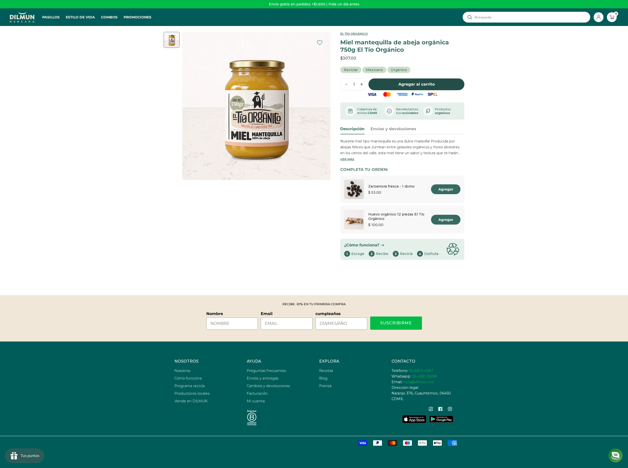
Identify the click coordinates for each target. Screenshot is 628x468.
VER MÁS (347, 159)
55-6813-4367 (421, 370)
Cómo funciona (188, 378)
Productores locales (191, 393)
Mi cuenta (256, 401)
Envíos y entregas (262, 378)
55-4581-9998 (424, 376)
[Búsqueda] (470, 17)
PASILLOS (51, 17)
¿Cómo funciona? (361, 245)
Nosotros (182, 370)
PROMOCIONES (137, 17)
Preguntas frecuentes (266, 370)
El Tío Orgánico (354, 34)
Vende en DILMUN (191, 401)
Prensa (325, 386)
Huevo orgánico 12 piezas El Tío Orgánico (396, 216)
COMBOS (109, 17)
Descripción (352, 128)
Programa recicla (189, 386)
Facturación (257, 393)
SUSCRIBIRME (396, 323)
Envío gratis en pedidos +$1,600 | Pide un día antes (314, 4)
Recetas (326, 370)
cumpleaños (328, 313)
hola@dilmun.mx (418, 382)
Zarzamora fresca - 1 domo (391, 186)
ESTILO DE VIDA (80, 17)
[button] (615, 455)
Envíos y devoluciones (393, 128)
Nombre (214, 313)
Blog (323, 378)
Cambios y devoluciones (268, 386)
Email (267, 313)
